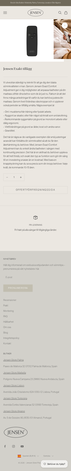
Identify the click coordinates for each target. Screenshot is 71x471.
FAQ (5, 316)
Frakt (5, 306)
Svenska (46, 456)
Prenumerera (18, 288)
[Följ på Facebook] (5, 446)
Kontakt (7, 343)
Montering (8, 311)
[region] (35, 226)
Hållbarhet (8, 322)
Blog (5, 333)
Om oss (7, 327)
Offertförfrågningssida (35, 190)
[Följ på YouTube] (22, 446)
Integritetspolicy (11, 338)
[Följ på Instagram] (13, 446)
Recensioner (9, 300)
